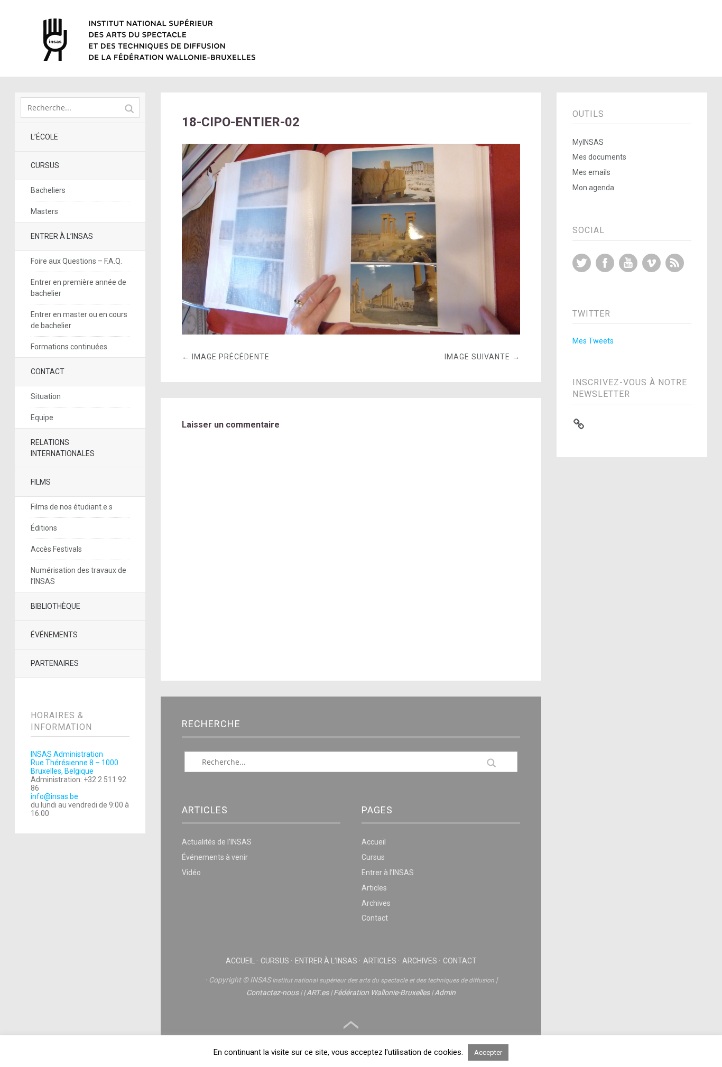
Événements (54, 634)
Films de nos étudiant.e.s (72, 507)
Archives (376, 903)
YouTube (628, 263)
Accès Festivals (56, 549)
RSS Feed (674, 263)
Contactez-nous (272, 992)
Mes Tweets (593, 341)
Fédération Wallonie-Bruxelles (382, 992)
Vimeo (651, 263)
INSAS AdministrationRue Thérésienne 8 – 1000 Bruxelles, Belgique (74, 762)
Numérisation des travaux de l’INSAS (78, 576)
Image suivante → (482, 356)
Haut (351, 1025)
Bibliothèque (55, 606)
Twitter (581, 263)
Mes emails (591, 172)
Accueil (374, 842)
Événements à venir (215, 857)
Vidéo (191, 872)
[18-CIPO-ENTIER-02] (351, 332)
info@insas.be (54, 796)
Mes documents (599, 157)
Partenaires (55, 663)
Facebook (605, 263)
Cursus (45, 165)
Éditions (44, 528)
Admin (445, 992)
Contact (47, 371)
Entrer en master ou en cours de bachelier (79, 320)
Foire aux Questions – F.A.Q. (76, 261)
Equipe (42, 417)
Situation (46, 396)
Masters (44, 211)
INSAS (149, 39)
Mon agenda (593, 187)
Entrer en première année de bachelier (78, 288)
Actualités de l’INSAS (217, 842)
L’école (44, 137)
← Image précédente (226, 356)
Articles (374, 888)
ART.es (318, 992)
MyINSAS (588, 142)
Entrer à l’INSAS (62, 236)
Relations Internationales (63, 448)
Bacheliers (48, 190)
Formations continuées (69, 346)
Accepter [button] (488, 1052)
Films (41, 482)
